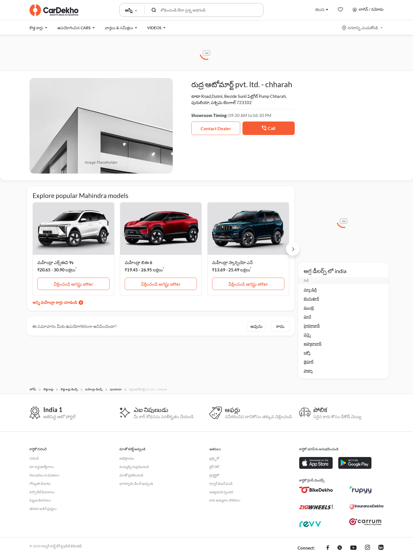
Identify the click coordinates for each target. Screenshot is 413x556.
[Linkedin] (381, 548)
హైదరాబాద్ (312, 325)
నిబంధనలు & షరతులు (44, 475)
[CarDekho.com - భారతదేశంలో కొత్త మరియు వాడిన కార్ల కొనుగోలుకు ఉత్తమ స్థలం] (54, 10)
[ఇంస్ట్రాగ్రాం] (367, 548)
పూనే (307, 316)
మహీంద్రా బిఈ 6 (138, 262)
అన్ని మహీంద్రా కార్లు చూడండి (55, 302)
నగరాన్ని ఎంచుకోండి (363, 27)
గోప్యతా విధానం (40, 483)
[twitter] (339, 548)
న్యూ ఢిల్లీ (310, 289)
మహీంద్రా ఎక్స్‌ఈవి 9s (55, 262)
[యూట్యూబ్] (353, 548)
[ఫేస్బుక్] (327, 548)
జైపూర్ (309, 361)
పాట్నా (308, 370)
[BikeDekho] (316, 490)
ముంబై (309, 307)
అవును (256, 326)
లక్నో (307, 352)
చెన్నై (307, 334)
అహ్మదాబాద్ (312, 343)
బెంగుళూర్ (311, 298)
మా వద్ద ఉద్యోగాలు (42, 467)
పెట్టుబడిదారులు (40, 500)
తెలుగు (319, 9)
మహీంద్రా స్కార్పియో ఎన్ (232, 262)
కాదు (280, 326)
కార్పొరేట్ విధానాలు (42, 492)
